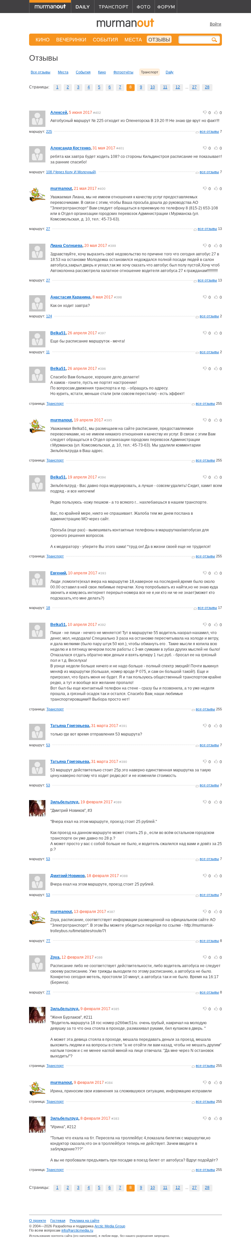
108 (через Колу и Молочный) (71, 172)
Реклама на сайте (84, 1220)
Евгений (58, 573)
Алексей (58, 112)
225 (49, 131)
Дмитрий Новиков (67, 875)
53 (48, 745)
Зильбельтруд (64, 802)
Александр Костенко (70, 148)
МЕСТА (133, 39)
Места (63, 72)
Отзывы (159, 39)
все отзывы (209, 131)
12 (178, 87)
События (83, 72)
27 (194, 87)
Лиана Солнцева (66, 245)
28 (207, 87)
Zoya (54, 957)
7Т (48, 941)
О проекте (37, 1220)
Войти (215, 24)
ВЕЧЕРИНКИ (71, 39)
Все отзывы (40, 72)
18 (48, 608)
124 (49, 316)
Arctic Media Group (109, 1226)
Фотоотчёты (123, 72)
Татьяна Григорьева (69, 725)
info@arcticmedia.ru (77, 1230)
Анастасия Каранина (70, 297)
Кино (102, 72)
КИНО (43, 39)
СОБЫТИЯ (105, 39)
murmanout (61, 188)
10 (152, 87)
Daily (170, 72)
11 (165, 87)
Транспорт (55, 403)
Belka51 (58, 333)
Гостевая (57, 1220)
